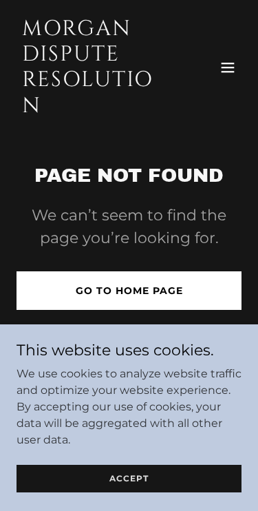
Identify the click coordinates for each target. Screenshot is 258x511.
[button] (227, 67)
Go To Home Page (129, 290)
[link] (95, 108)
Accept (129, 478)
